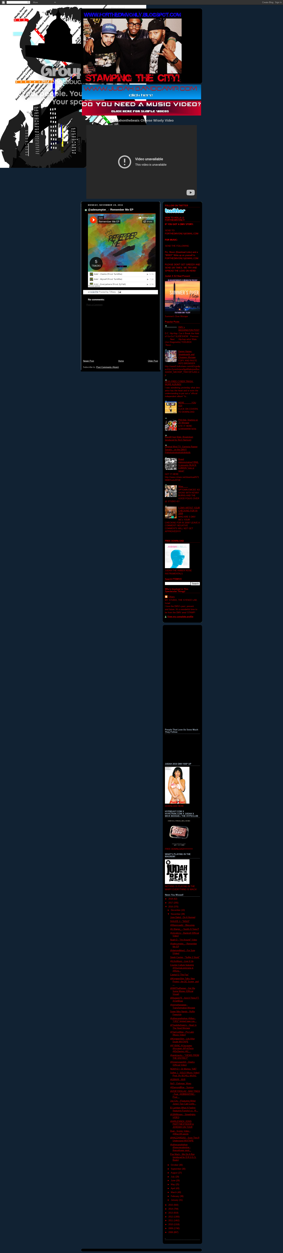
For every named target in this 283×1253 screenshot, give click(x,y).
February (175, 1196)
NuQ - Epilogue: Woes (180, 1083)
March (174, 1192)
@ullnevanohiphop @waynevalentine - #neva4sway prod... (180, 1148)
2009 (171, 1228)
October (175, 1165)
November (176, 914)
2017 (171, 903)
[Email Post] (119, 292)
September (176, 1169)
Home (121, 361)
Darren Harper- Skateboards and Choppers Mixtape (187, 354)
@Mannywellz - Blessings (182, 925)
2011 (171, 1220)
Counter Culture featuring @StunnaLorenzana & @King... (182, 968)
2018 (171, 899)
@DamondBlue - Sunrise (182, 1087)
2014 (171, 1209)
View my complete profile (180, 617)
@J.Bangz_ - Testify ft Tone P (184, 929)
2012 (171, 1217)
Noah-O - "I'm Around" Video (183, 940)
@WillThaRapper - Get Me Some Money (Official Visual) (182, 991)
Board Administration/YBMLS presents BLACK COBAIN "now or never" (188, 465)
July (173, 1177)
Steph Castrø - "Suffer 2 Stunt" (185, 957)
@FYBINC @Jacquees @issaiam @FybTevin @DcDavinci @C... (182, 1049)
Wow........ (183, 486)
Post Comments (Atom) (107, 367)
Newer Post (88, 361)
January (175, 1200)
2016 (171, 907)
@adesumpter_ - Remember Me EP (110, 209)
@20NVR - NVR (177, 1079)
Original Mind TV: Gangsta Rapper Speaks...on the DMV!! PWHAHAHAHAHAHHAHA (181, 450)
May (173, 1184)
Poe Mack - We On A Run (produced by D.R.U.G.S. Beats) (183, 1157)
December (176, 910)
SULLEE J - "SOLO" (180, 921)
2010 (171, 1224)
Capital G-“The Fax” (179, 975)
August (174, 1173)
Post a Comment (94, 305)
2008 (171, 1232)
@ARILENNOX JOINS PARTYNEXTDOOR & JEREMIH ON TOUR (182, 1124)
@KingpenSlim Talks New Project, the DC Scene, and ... (184, 982)
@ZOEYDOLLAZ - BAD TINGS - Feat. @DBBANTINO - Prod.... (185, 1094)
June (173, 1180)
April (173, 1188)
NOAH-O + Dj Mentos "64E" (183, 1069)
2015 (171, 1205)
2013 (171, 1213)
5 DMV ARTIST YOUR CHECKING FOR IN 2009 (189, 511)
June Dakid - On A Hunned (182, 917)
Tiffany (171, 597)
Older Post (153, 361)
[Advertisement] (120, 335)
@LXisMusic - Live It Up (181, 961)
